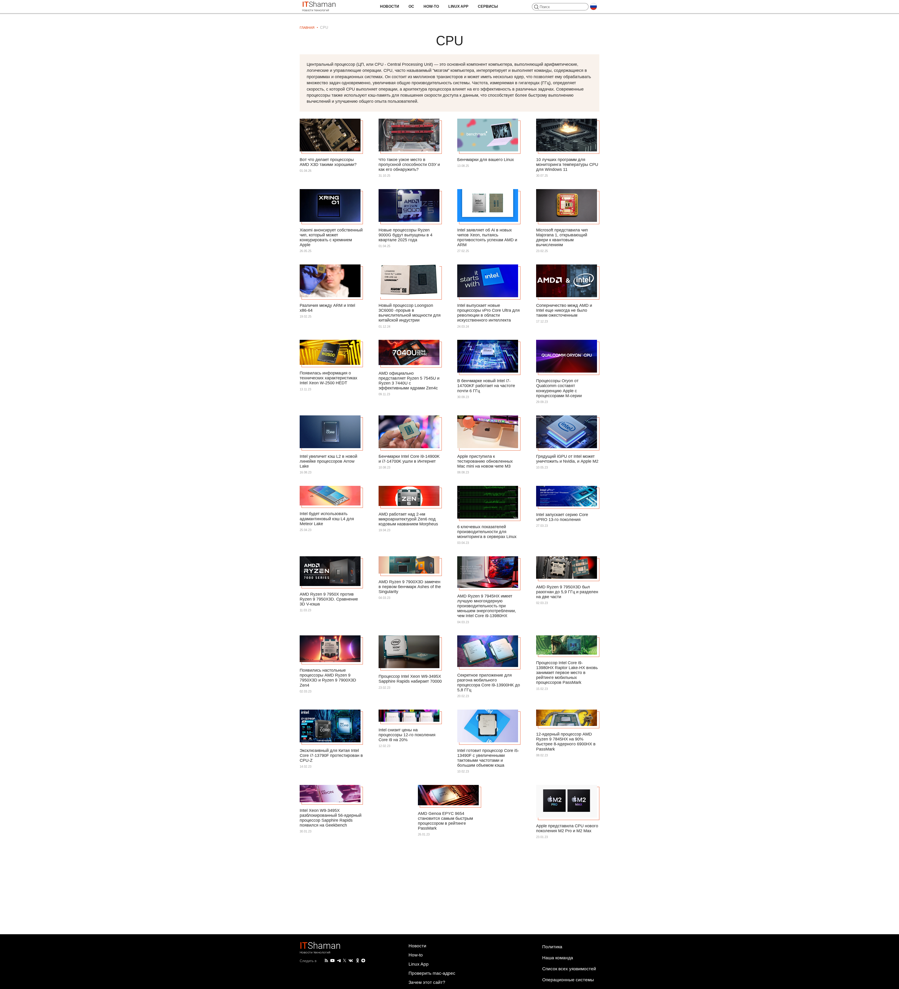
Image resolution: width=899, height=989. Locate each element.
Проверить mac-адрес (432, 973)
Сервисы (488, 6)
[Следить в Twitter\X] (344, 961)
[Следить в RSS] (326, 961)
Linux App (458, 6)
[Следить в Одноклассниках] (357, 960)
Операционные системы (568, 979)
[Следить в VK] (351, 960)
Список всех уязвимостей (569, 968)
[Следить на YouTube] (332, 961)
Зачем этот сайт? (427, 982)
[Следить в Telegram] (339, 961)
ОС (411, 6)
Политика (552, 946)
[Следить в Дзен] (363, 961)
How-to (431, 6)
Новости (389, 6)
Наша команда (557, 957)
